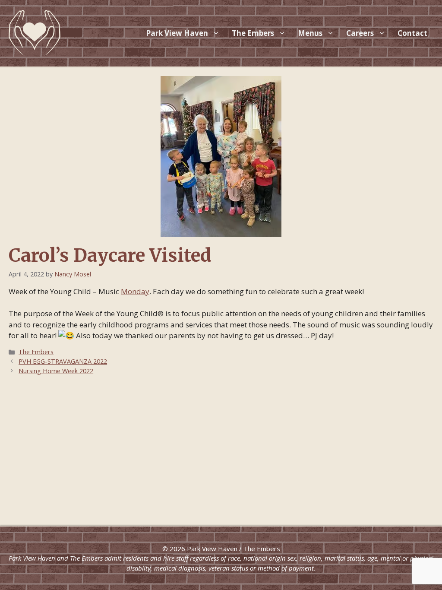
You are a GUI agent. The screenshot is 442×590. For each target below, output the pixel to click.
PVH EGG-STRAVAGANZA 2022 (63, 361)
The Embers (253, 33)
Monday (135, 291)
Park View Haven (177, 33)
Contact (412, 33)
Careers (360, 33)
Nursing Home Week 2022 (56, 371)
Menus (310, 33)
